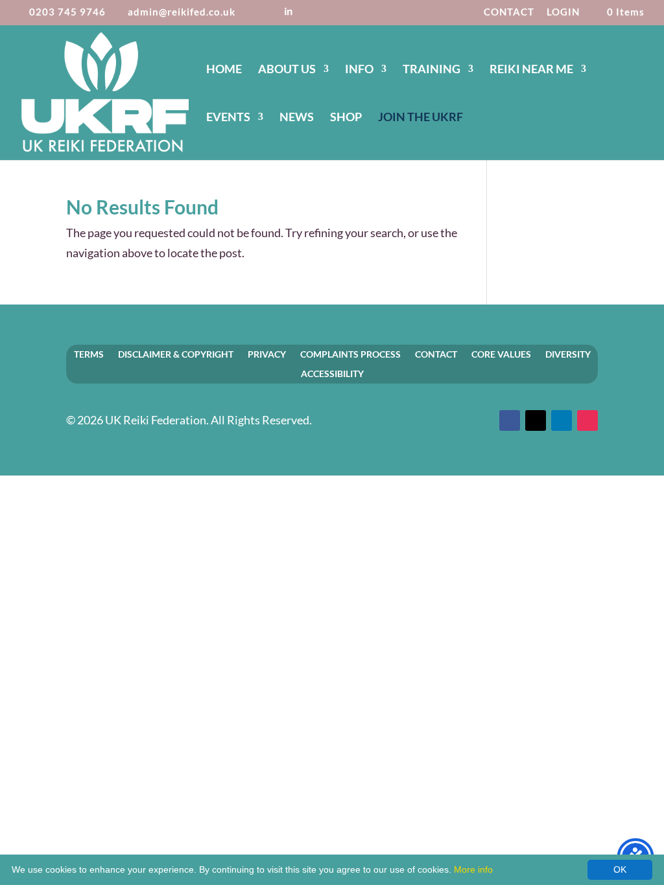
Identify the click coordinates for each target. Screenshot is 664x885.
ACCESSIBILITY (332, 373)
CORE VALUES (501, 354)
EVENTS (228, 118)
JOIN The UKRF (420, 118)
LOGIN (563, 12)
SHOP (346, 118)
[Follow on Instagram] (587, 420)
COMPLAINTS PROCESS (350, 354)
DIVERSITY (568, 354)
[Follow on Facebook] (509, 420)
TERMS (89, 354)
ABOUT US (287, 70)
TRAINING (431, 70)
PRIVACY (267, 354)
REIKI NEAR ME (531, 70)
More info (473, 869)
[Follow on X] (535, 420)
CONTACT (509, 12)
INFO (359, 70)
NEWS (296, 118)
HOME (224, 70)
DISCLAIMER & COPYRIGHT (175, 354)
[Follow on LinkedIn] (561, 420)
